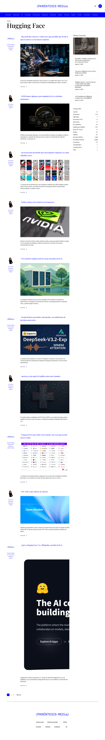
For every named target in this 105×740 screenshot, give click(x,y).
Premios (79, 14)
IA (22, 14)
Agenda (75, 112)
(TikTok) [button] (65, 722)
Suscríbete (8, 14)
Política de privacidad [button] (52, 722)
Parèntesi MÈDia (85, 137)
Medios (73, 14)
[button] (100, 6)
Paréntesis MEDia (11, 44)
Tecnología (28, 14)
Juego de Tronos (78, 129)
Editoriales (76, 117)
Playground (45, 14)
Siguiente (18, 695)
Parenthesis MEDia (85, 139)
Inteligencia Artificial (79, 127)
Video (74, 150)
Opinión (60, 14)
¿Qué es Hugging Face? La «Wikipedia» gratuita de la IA (41, 545)
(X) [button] (66, 726)
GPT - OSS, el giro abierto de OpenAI (34, 492)
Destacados (16, 14)
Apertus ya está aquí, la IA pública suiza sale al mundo (40, 376)
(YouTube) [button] (38, 726)
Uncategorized (77, 147)
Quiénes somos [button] (40, 722)
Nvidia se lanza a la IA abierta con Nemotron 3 (38, 202)
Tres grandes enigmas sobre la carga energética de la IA (41, 259)
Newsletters (87, 14)
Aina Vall (10, 104)
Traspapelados (77, 145)
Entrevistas (53, 14)
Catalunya (95, 14)
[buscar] (95, 6)
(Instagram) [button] (57, 726)
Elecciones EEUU (78, 119)
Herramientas (36, 14)
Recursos (66, 14)
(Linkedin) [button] (47, 726)
